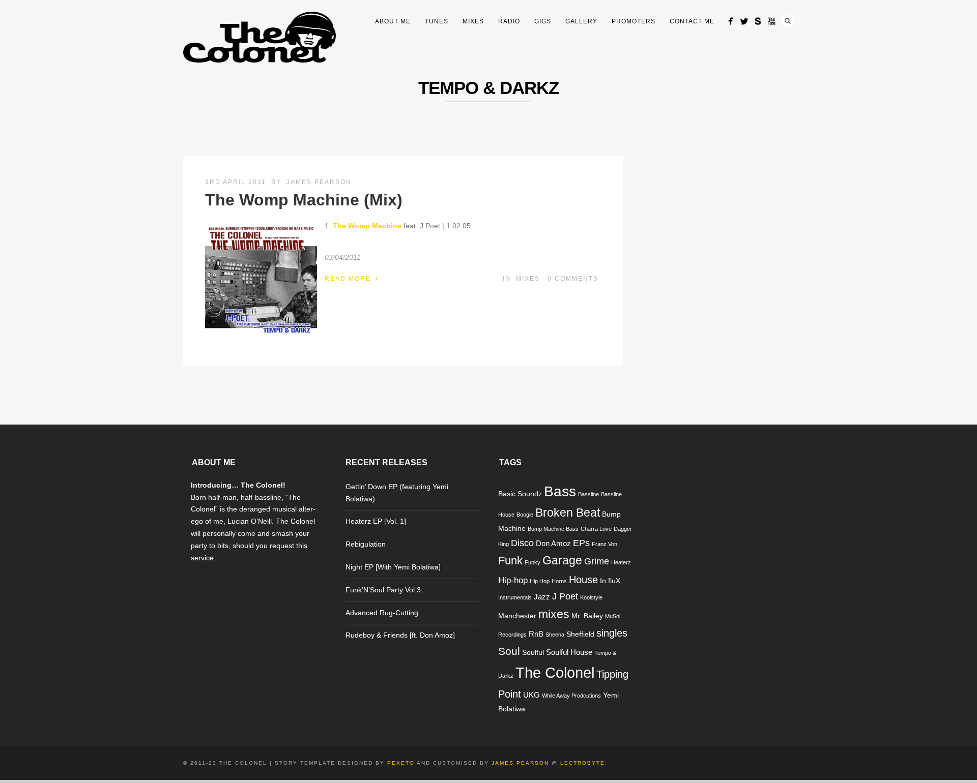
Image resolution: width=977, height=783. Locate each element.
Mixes (473, 21)
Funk (510, 560)
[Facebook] (730, 21)
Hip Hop (540, 581)
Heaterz (621, 562)
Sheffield (580, 634)
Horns (559, 581)
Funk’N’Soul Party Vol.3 (383, 590)
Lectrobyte (582, 763)
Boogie (524, 514)
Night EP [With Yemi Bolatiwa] (393, 567)
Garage (562, 560)
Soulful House (569, 652)
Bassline (588, 494)
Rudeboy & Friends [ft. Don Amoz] (400, 635)
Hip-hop (513, 580)
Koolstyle (591, 597)
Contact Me (692, 21)
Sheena (554, 634)
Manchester (517, 616)
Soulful (533, 652)
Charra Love (596, 529)
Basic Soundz (520, 494)
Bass (560, 491)
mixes (553, 614)
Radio (509, 21)
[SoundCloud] (758, 21)
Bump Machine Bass (553, 529)
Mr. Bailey (587, 616)
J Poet (565, 596)
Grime (596, 561)
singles (611, 633)
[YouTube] (771, 21)
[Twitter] (744, 21)
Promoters (633, 21)
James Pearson (319, 182)
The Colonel (554, 672)
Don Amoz (553, 543)
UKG (531, 694)
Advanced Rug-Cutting (382, 613)
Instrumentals (515, 597)
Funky (532, 562)
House (583, 579)
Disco (522, 542)
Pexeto (401, 763)
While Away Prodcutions (571, 695)
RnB (536, 633)
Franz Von (604, 544)
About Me (393, 21)
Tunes (436, 21)
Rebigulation (366, 544)
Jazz (542, 596)
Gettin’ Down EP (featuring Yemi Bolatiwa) (397, 493)
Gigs (542, 21)
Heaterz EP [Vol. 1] (376, 521)
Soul (509, 651)
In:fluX (610, 581)
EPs (581, 542)
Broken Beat (567, 512)
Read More (352, 278)
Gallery (581, 21)
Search (788, 21)
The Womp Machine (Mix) (304, 200)
